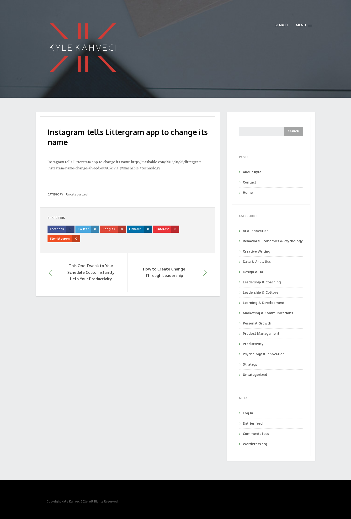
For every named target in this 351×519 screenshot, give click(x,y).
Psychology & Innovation (264, 354)
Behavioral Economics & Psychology (273, 241)
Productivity (253, 344)
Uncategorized (77, 194)
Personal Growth (257, 323)
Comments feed (256, 434)
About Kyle (252, 172)
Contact (249, 182)
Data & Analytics (257, 262)
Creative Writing (256, 251)
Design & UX (253, 272)
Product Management (261, 333)
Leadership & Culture (260, 292)
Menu (304, 25)
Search (281, 25)
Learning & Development (264, 303)
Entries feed (253, 423)
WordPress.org (255, 444)
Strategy (250, 364)
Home (248, 192)
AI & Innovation (256, 231)
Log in (248, 413)
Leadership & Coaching (262, 282)
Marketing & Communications (268, 313)
